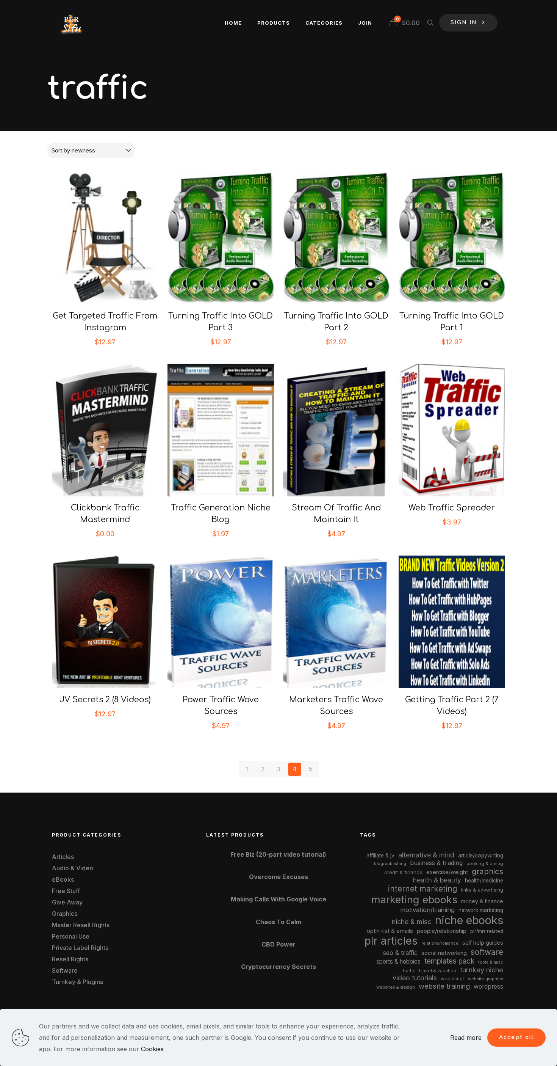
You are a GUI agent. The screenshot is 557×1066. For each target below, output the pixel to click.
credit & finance (403, 872)
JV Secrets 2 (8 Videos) (105, 699)
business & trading (436, 863)
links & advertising (482, 890)
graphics (487, 871)
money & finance (482, 901)
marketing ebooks (414, 899)
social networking (444, 953)
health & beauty (437, 880)
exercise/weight (447, 872)
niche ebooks (469, 920)
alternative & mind (426, 855)
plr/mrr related (486, 931)
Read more (466, 1037)
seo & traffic (400, 952)
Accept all (516, 1037)
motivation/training (427, 910)
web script (452, 978)
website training (444, 986)
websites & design (395, 987)
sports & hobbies (398, 961)
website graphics (485, 978)
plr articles (391, 940)
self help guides (482, 942)
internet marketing (422, 888)
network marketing (480, 910)
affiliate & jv (380, 855)
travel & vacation (437, 970)
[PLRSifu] (70, 23)
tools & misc (490, 962)
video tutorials (415, 978)
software (487, 952)
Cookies (152, 1049)
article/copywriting (480, 855)
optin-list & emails (390, 931)
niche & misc (411, 922)
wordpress (488, 986)
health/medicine (484, 881)
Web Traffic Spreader (451, 507)
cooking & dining (484, 863)
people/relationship (441, 931)
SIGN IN (464, 22)
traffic (409, 970)
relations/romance (439, 943)
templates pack (449, 961)
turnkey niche (481, 970)
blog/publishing (390, 863)
